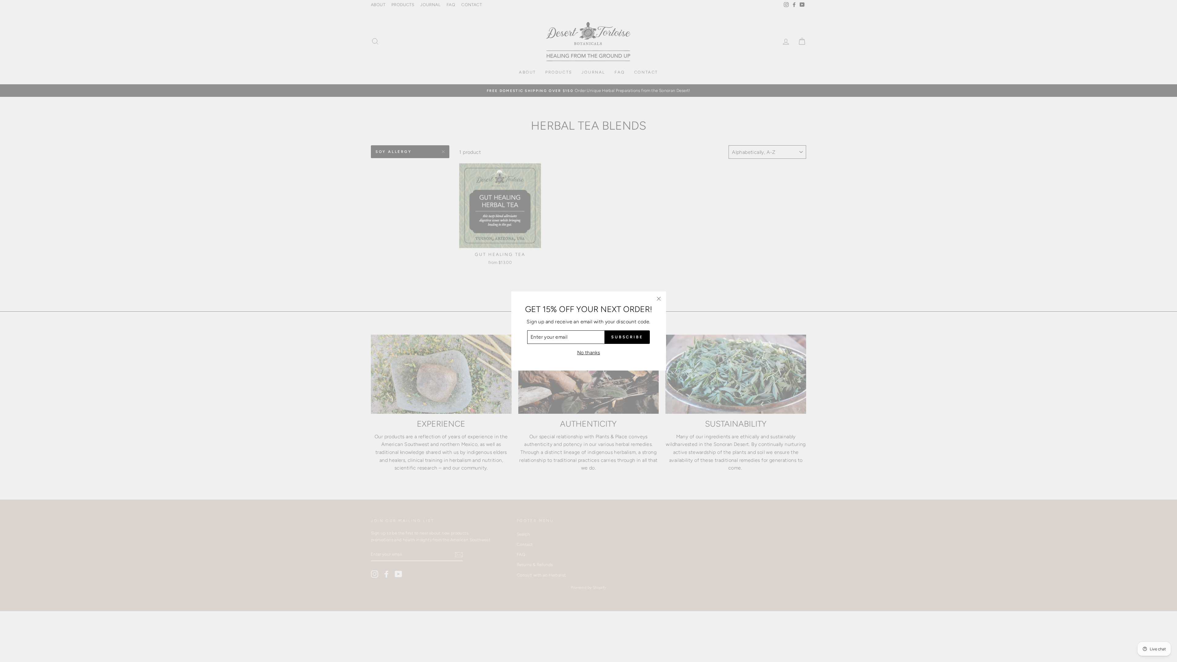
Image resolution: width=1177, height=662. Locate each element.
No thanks (588, 353)
